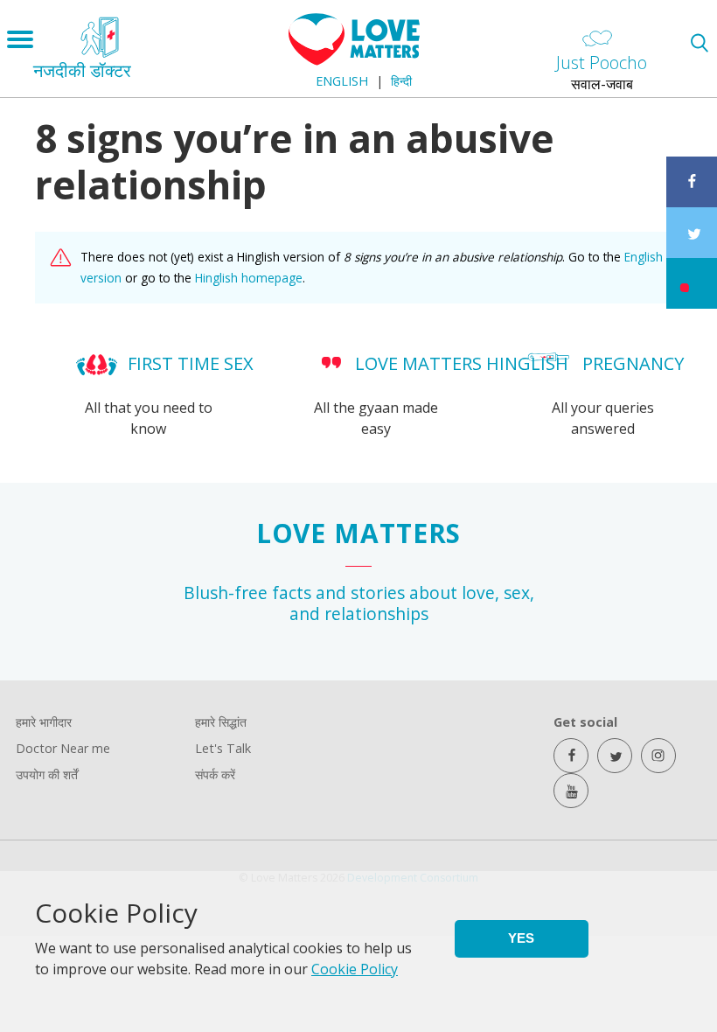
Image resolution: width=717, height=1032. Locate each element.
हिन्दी (401, 81)
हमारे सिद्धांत (221, 722)
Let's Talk (223, 748)
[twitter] (614, 755)
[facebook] (570, 755)
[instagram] (658, 755)
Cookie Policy (354, 969)
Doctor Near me (63, 748)
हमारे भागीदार (44, 722)
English (342, 81)
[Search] (699, 42)
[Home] (354, 60)
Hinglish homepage (249, 277)
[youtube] (570, 790)
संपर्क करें (215, 774)
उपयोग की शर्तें (47, 774)
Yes (521, 938)
